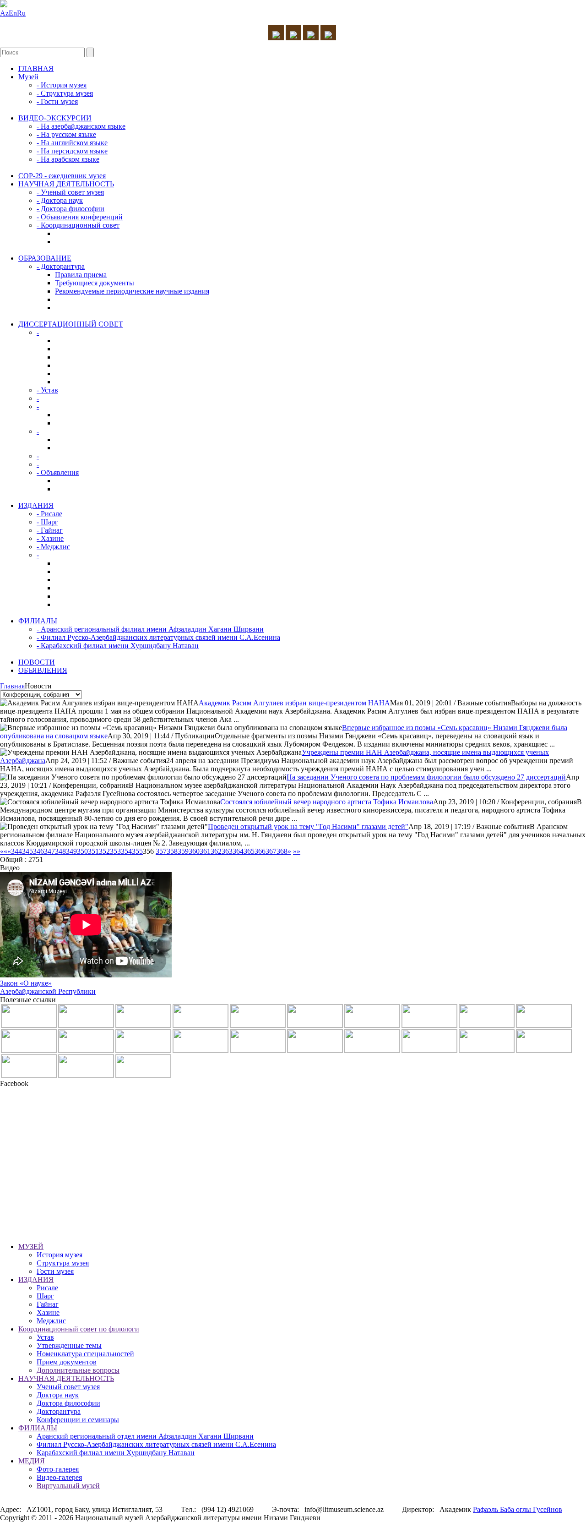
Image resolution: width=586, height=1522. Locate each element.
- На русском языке (66, 134)
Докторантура (59, 1411)
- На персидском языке (72, 151)
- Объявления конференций (80, 217)
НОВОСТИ (36, 662)
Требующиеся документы (94, 283)
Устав (45, 1337)
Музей (28, 77)
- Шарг (47, 522)
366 (260, 851)
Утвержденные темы (69, 1345)
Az (4, 13)
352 (104, 851)
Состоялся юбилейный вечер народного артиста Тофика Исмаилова (326, 802)
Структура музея (63, 1263)
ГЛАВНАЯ (36, 68)
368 (282, 851)
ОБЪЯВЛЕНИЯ (42, 670)
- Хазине (50, 538)
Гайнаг (48, 1304)
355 (137, 851)
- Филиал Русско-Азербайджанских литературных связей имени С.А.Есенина (158, 637)
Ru (21, 13)
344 (16, 851)
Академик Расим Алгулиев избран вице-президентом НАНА (294, 703)
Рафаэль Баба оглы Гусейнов (517, 1509)
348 (60, 851)
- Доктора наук (60, 200)
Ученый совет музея (68, 1387)
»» (296, 851)
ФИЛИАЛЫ (37, 621)
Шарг (45, 1296)
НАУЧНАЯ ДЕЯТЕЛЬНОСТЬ (66, 184)
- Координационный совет (78, 225)
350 (82, 851)
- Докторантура (61, 266)
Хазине (48, 1312)
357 (161, 851)
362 (216, 851)
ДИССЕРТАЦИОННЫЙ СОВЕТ (70, 324)
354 (126, 851)
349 (71, 851)
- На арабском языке (68, 159)
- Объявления (58, 472)
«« (3, 851)
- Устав (47, 390)
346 (38, 851)
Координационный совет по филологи (78, 1329)
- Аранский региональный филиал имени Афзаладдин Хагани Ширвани (150, 629)
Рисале (47, 1288)
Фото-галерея (58, 1469)
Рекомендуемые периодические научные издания (132, 291)
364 (238, 851)
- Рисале (49, 514)
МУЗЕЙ (30, 1246)
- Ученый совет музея (70, 192)
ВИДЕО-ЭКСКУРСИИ (55, 118)
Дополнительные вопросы (78, 1370)
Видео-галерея (59, 1477)
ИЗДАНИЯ (36, 505)
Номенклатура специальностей (85, 1354)
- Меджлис (53, 547)
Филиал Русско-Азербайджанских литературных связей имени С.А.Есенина (156, 1444)
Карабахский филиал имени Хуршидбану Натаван (116, 1453)
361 (205, 851)
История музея (59, 1255)
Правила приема (81, 274)
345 (27, 851)
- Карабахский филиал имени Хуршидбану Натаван (118, 645)
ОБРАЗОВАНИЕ (44, 258)
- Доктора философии (70, 209)
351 (93, 851)
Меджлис (51, 1321)
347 (49, 851)
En (13, 13)
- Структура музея (65, 93)
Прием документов (67, 1362)
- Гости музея (57, 101)
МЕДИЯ (31, 1461)
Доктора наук (58, 1395)
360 (194, 851)
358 (172, 851)
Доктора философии (68, 1403)
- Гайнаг (50, 530)
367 (271, 851)
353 (115, 851)
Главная (12, 686)
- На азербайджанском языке (81, 126)
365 (249, 851)
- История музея (62, 85)
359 (183, 851)
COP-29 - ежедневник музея (62, 176)
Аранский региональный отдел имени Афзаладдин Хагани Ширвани (145, 1436)
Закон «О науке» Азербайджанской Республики (48, 987)
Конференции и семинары (78, 1420)
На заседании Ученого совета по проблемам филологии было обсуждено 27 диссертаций (426, 777)
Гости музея (55, 1271)
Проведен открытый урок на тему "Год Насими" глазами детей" (308, 826)
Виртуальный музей (68, 1485)
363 (227, 851)
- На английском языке (72, 143)
